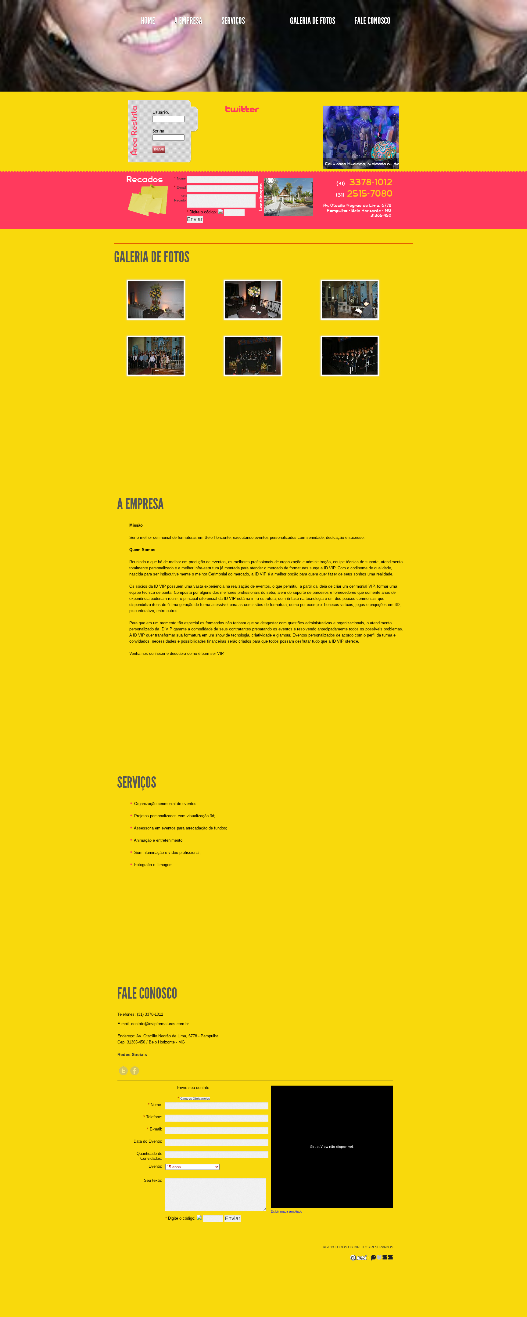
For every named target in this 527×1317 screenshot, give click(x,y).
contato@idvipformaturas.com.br (160, 1023)
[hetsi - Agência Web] (358, 1257)
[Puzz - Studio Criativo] (382, 1257)
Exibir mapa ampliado (286, 1211)
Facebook (134, 1070)
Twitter (123, 1070)
